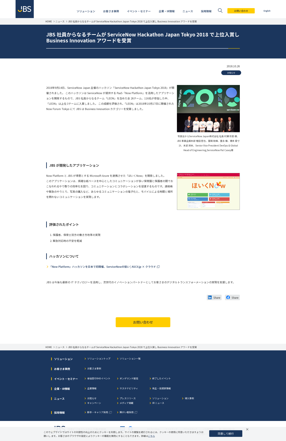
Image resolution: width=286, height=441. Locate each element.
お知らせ (231, 72)
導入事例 (189, 398)
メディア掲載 (126, 403)
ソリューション (160, 398)
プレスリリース (128, 398)
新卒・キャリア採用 (97, 412)
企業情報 (91, 388)
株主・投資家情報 (161, 388)
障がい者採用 (127, 412)
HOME (48, 21)
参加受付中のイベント (98, 378)
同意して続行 (226, 434)
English (267, 10)
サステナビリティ (129, 388)
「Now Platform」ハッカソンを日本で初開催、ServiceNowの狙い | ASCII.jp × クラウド (102, 267)
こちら (151, 436)
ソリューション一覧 (130, 358)
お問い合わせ (241, 10)
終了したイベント (161, 378)
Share (216, 298)
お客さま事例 (94, 368)
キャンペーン (94, 403)
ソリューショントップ (98, 358)
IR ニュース (158, 403)
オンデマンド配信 (129, 378)
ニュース (60, 21)
